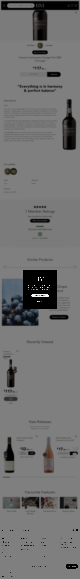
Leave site (40, 301)
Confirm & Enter (40, 295)
